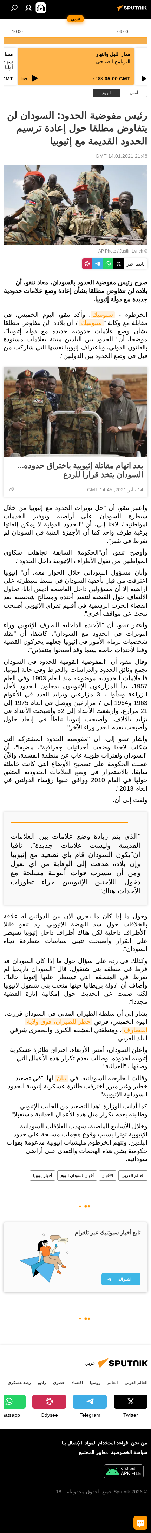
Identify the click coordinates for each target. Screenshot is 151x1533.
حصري (59, 1382)
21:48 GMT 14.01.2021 (121, 156)
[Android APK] (123, 1472)
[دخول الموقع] (28, 8)
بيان (61, 1078)
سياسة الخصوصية (129, 1452)
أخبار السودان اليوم (77, 1175)
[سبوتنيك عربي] (133, 10)
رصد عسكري (19, 1382)
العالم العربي (133, 1175)
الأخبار (107, 1175)
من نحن (139, 1443)
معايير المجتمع (93, 1452)
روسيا (95, 1382)
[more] (12, 489)
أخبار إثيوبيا (42, 1175)
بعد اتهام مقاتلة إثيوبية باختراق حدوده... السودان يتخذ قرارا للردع (80, 470)
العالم (112, 1382)
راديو (42, 1382)
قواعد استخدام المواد (106, 1443)
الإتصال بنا (72, 1443)
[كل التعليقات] (140, 1523)
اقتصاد (77, 1382)
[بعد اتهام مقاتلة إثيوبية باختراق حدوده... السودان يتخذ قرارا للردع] (75, 412)
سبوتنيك (102, 314)
